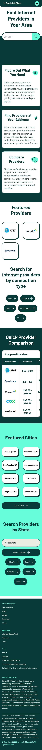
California (11, 562)
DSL (18, 318)
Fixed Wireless (25, 308)
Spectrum (6, 619)
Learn (4, 641)
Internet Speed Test (10, 634)
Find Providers (7, 607)
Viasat (4, 615)
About (4, 653)
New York (10, 572)
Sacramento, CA (31, 465)
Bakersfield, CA (31, 491)
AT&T (4, 611)
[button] (36, 36)
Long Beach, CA (10, 491)
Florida (27, 572)
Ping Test (5, 638)
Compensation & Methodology (14, 664)
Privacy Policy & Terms (11, 660)
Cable (8, 308)
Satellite (26, 298)
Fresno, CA (31, 478)
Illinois (18, 581)
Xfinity (4, 623)
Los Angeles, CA (10, 465)
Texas (27, 562)
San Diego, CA (10, 452)
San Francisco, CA (31, 452)
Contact (5, 656)
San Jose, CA (10, 478)
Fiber (10, 298)
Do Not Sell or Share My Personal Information (19, 668)
